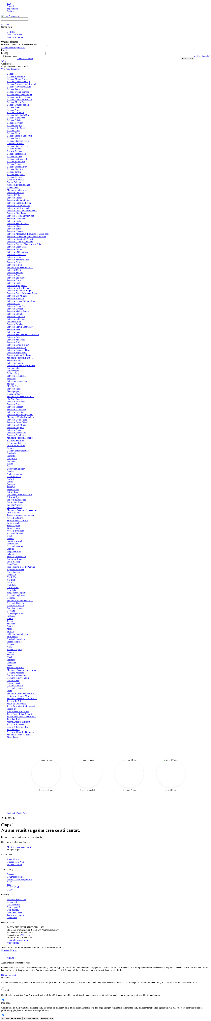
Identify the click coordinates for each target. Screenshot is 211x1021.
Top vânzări (12, 8)
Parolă (4, 53)
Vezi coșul (5, 69)
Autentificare (7, 47)
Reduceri (11, 11)
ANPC (10, 882)
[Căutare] (29, 19)
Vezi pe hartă (13, 943)
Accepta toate (47, 1018)
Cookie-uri (12, 917)
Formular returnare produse (19, 879)
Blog (9, 3)
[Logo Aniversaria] (10, 16)
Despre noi (12, 902)
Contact (10, 874)
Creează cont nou (25, 58)
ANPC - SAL (13, 887)
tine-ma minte (10, 56)
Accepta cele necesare (11, 1018)
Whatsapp (25, 935)
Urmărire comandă (9, 44)
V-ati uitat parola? (202, 56)
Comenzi (11, 32)
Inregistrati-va (19, 47)
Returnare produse (15, 877)
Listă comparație (14, 34)
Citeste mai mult (8, 975)
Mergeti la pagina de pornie (19, 847)
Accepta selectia (31, 1018)
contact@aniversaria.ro (17, 940)
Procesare (15, 69)
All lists (10, 958)
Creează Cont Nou (15, 862)
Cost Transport (13, 904)
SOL (9, 884)
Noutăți (10, 6)
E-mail (4, 50)
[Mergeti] (47, 45)
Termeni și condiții (15, 915)
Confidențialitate (14, 912)
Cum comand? (13, 907)
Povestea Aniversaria (16, 899)
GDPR (10, 889)
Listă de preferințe (15, 37)
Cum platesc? (13, 910)
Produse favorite (14, 864)
